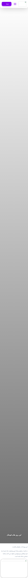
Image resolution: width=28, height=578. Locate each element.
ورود (7, 4)
